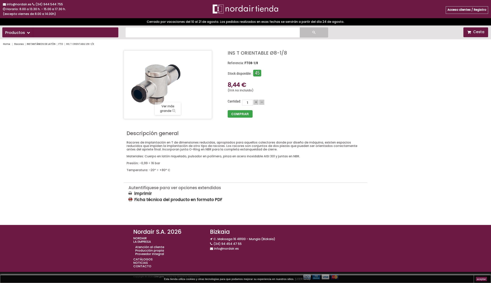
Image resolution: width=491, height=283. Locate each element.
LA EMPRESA (142, 242)
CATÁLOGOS (143, 259)
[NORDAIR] (245, 8)
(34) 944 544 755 (49, 4)
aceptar (481, 279)
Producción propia (149, 250)
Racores (19, 44)
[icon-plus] (256, 102)
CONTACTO (142, 266)
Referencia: (236, 63)
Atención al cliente (149, 247)
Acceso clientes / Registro (466, 10)
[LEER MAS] (302, 279)
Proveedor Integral (149, 254)
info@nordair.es (19, 4)
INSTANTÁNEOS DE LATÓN (41, 44)
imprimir (143, 193)
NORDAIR (140, 238)
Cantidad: (234, 101)
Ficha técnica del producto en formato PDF (178, 199)
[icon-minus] (261, 102)
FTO (60, 44)
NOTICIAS (140, 263)
